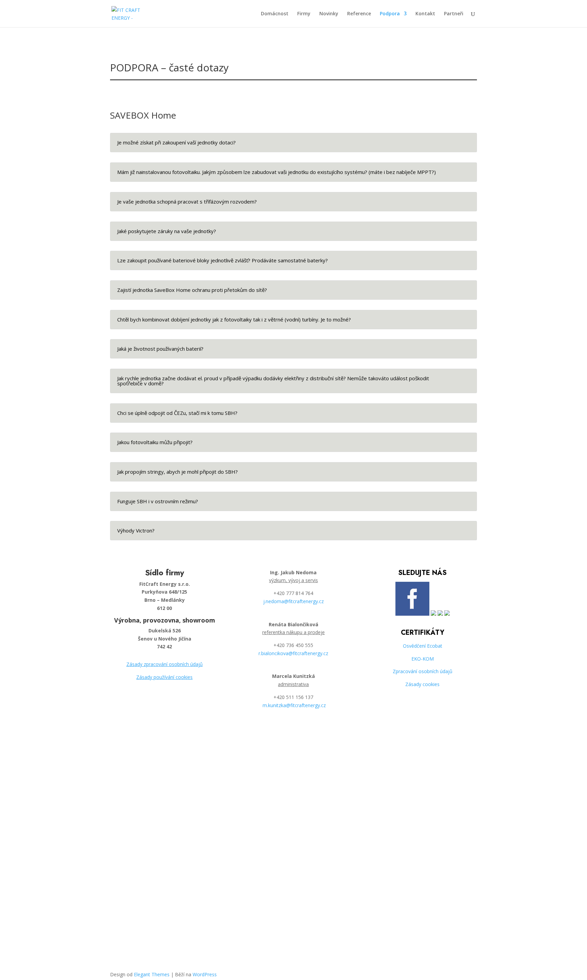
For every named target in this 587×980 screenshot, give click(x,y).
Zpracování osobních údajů (422, 671)
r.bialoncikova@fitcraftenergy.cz (293, 653)
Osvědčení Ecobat (422, 646)
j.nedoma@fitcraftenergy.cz (293, 601)
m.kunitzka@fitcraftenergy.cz (294, 705)
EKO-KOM (422, 658)
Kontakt (425, 14)
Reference (359, 14)
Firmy (303, 14)
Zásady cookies (422, 684)
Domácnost (274, 14)
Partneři (453, 14)
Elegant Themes (152, 974)
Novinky (328, 14)
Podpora (390, 14)
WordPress (205, 974)
